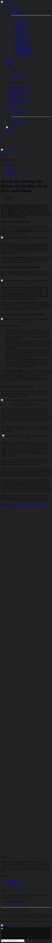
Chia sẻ (9, 164)
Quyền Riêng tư (12, 883)
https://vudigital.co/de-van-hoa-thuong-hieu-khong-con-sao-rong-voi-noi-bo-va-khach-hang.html (25, 505)
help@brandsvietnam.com (16, 904)
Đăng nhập (10, 130)
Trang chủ (10, 171)
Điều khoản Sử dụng (14, 881)
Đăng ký (9, 132)
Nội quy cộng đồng (14, 885)
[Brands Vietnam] (8, 2)
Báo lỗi (9, 166)
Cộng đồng (10, 173)
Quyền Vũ (4, 155)
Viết (2, 136)
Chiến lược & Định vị (14, 175)
